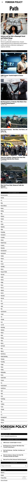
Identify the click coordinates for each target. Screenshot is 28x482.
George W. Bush (4, 272)
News (2, 348)
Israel (2, 303)
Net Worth (3, 346)
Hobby (2, 282)
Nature (2, 343)
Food (2, 261)
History (2, 279)
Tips (1, 401)
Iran (1, 301)
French (2, 264)
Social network (4, 385)
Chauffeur (3, 227)
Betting (2, 211)
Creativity (3, 237)
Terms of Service (4, 480)
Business (2, 216)
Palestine (2, 359)
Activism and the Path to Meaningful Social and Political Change (13, 37)
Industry (2, 290)
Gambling (2, 266)
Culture (2, 240)
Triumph (2, 409)
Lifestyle (2, 319)
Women (2, 422)
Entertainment (3, 250)
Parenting (3, 361)
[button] (25, 465)
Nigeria (2, 351)
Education (3, 248)
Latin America (3, 311)
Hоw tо (2, 287)
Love (2, 322)
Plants (2, 367)
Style (2, 393)
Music (2, 340)
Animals (2, 197)
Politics (10, 40)
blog (1, 213)
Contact (2, 475)
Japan (2, 306)
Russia (2, 375)
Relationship (3, 372)
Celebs (2, 224)
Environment (3, 253)
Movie (2, 335)
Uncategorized (3, 417)
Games (2, 269)
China (2, 229)
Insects (2, 293)
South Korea (3, 388)
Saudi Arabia (3, 377)
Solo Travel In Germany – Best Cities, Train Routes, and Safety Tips (14, 130)
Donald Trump (3, 242)
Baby (2, 203)
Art (1, 200)
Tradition (2, 404)
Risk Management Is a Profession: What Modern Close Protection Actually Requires (14, 102)
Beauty (2, 208)
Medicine (2, 330)
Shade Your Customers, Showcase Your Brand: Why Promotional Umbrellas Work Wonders (13, 158)
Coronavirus (3, 235)
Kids (1, 309)
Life (1, 317)
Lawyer (2, 314)
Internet (2, 298)
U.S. (1, 414)
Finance (2, 258)
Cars (2, 221)
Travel (2, 406)
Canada (2, 219)
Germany (2, 274)
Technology (3, 399)
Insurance (3, 295)
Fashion (2, 256)
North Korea (3, 354)
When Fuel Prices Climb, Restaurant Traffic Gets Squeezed (12, 185)
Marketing (3, 327)
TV (1, 412)
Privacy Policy (3, 478)
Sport (2, 391)
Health (2, 277)
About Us (2, 472)
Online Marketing (4, 356)
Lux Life (2, 324)
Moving (2, 338)
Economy (2, 245)
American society (4, 195)
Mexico (2, 332)
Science (2, 380)
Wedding (2, 420)
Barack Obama (4, 205)
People (2, 364)
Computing (3, 232)
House (2, 285)
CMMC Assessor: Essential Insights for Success (12, 75)
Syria (2, 396)
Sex (1, 383)
